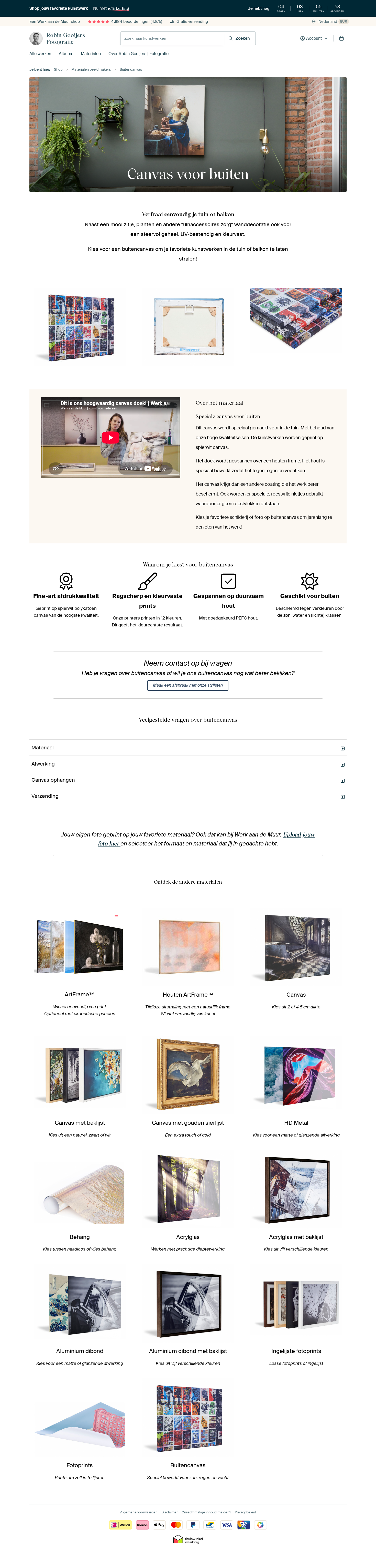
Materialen (91, 53)
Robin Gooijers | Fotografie (67, 38)
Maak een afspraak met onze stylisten (188, 685)
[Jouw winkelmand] (341, 38)
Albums (66, 53)
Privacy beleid (245, 1512)
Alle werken (40, 53)
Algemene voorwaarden (139, 1512)
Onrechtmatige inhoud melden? (206, 1512)
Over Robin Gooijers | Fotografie (138, 53)
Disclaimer (169, 1512)
